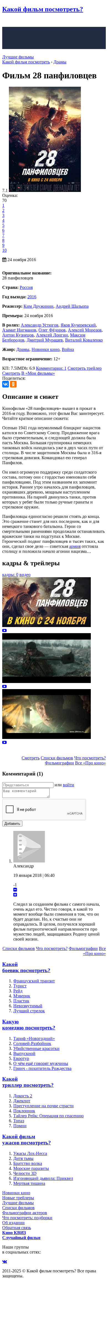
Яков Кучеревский (78, 325)
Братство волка (27, 1163)
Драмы (22, 349)
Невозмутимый (27, 1005)
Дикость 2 (22, 1095)
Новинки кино (46, 349)
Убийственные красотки (36, 1048)
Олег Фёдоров (52, 330)
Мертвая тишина (29, 1183)
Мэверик (21, 995)
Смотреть (11, 373)
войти (68, 784)
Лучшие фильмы (18, 57)
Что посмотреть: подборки (27, 1217)
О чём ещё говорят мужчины (40, 1063)
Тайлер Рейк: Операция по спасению (48, 1115)
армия (75, 546)
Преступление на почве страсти (43, 1105)
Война (68, 349)
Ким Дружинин (38, 306)
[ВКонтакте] (5, 384)
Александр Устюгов (39, 325)
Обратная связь (16, 1227)
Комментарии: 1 (51, 368)
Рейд (17, 990)
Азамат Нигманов (19, 330)
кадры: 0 (10, 574)
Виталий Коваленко (84, 340)
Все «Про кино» (90, 763)
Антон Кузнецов (18, 335)
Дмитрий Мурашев (45, 340)
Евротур (21, 1058)
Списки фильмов (57, 758)
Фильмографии (59, 763)
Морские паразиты (31, 1168)
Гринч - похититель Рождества (42, 1068)
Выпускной (24, 1053)
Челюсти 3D (25, 1173)
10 (4, 250)
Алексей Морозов (85, 330)
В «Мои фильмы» (38, 373)
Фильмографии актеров (24, 1212)
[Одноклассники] (13, 384)
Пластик (21, 1000)
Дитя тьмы (23, 1158)
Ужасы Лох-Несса (30, 1153)
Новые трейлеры (18, 1197)
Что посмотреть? (90, 758)
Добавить (12, 823)
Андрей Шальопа (72, 306)
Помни (20, 1125)
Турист (20, 986)
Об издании (13, 1222)
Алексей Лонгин (52, 335)
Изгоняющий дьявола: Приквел (43, 1178)
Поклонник (24, 1110)
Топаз (18, 1120)
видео (24, 574)
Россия (26, 287)
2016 (31, 296)
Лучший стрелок (29, 1010)
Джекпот (21, 1100)
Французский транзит (34, 981)
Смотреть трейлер (85, 368)
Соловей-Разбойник (32, 1043)
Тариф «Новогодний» (34, 1038)
